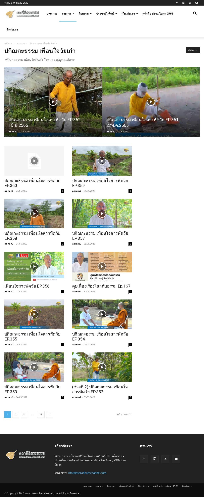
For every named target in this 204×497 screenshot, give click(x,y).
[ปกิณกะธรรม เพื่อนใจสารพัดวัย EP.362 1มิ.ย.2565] (53, 109)
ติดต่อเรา (12, 29)
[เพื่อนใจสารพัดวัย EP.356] (34, 266)
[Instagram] (183, 3)
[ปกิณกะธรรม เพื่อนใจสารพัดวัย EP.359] (102, 161)
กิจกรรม (84, 13)
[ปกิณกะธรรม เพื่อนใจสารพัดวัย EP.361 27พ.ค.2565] (151, 109)
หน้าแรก (8, 43)
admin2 (12, 131)
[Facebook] (177, 3)
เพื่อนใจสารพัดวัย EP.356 (27, 286)
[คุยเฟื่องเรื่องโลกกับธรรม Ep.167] (102, 266)
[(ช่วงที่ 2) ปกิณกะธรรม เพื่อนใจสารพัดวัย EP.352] (102, 367)
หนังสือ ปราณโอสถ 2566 (157, 13)
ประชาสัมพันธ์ (105, 13)
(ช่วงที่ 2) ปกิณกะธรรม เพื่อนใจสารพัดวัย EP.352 (100, 389)
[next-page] (49, 414)
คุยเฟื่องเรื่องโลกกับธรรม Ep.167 (101, 286)
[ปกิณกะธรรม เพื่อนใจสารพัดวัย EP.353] (34, 367)
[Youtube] (197, 3)
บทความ (52, 13)
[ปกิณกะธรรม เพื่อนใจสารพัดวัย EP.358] (34, 213)
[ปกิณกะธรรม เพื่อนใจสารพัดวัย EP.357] (102, 213)
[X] (190, 3)
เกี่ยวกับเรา (128, 13)
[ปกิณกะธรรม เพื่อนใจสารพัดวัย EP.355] (34, 314)
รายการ (66, 13)
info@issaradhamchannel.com (87, 473)
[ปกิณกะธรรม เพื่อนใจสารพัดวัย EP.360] (34, 161)
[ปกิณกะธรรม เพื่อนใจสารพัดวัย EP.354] (102, 314)
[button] (195, 14)
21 (40, 414)
